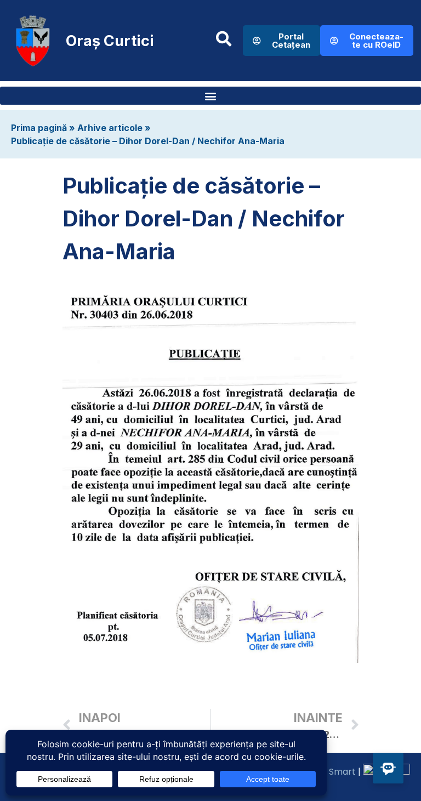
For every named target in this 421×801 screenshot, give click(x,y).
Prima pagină (39, 127)
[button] (210, 96)
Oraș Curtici (110, 41)
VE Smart (336, 771)
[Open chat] (388, 768)
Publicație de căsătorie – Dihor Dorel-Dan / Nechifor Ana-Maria (148, 140)
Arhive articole (110, 127)
